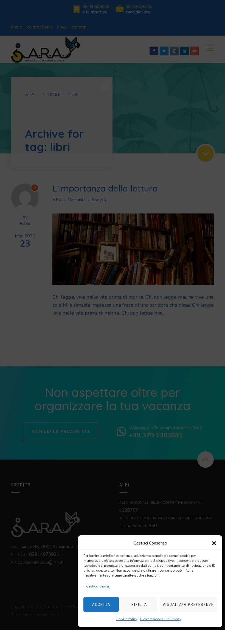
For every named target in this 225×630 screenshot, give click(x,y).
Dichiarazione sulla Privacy (160, 619)
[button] (214, 543)
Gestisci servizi (97, 586)
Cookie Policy (126, 619)
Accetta (101, 604)
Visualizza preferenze (188, 604)
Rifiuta (139, 604)
